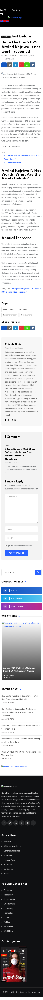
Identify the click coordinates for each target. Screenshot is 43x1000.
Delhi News (23, 309)
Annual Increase (14, 163)
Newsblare (35, 992)
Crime (6, 917)
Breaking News (8, 309)
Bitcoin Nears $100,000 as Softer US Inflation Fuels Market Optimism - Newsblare (20, 454)
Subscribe (8, 864)
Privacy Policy (10, 860)
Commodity (8, 908)
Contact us (8, 869)
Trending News (26, 315)
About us (7, 842)
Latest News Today (10, 315)
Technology (8, 895)
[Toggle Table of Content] (3, 152)
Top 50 (3, 10)
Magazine (8, 873)
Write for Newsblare (12, 846)
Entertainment (9, 904)
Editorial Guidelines (12, 851)
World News (9, 931)
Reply (7, 446)
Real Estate (8, 913)
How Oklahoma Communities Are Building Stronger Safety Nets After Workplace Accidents (18, 712)
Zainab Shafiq (10, 56)
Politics (7, 922)
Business (8, 890)
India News (8, 926)
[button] (4, 6)
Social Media (9, 899)
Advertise (8, 855)
